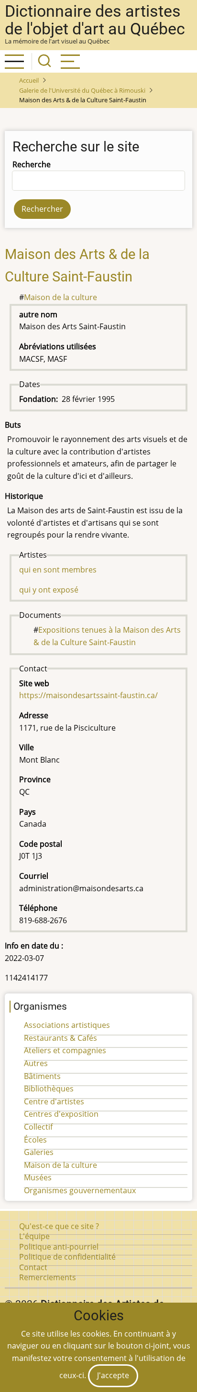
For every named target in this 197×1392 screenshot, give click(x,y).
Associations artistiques (67, 1025)
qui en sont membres (58, 569)
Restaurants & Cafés (60, 1038)
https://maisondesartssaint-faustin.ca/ (88, 695)
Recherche (31, 164)
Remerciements (47, 1277)
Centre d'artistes (54, 1101)
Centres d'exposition (61, 1114)
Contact (33, 1267)
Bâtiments (42, 1076)
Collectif (38, 1127)
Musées (38, 1177)
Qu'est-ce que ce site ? (59, 1226)
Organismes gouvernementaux (80, 1190)
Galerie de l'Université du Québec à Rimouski (82, 90)
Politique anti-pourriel (58, 1246)
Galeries (39, 1152)
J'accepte (113, 1375)
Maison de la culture (60, 297)
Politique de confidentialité (67, 1257)
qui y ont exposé (48, 589)
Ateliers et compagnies (65, 1050)
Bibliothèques (49, 1088)
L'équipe (34, 1236)
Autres (36, 1063)
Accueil (29, 80)
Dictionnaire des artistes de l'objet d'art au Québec (95, 20)
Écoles (35, 1139)
